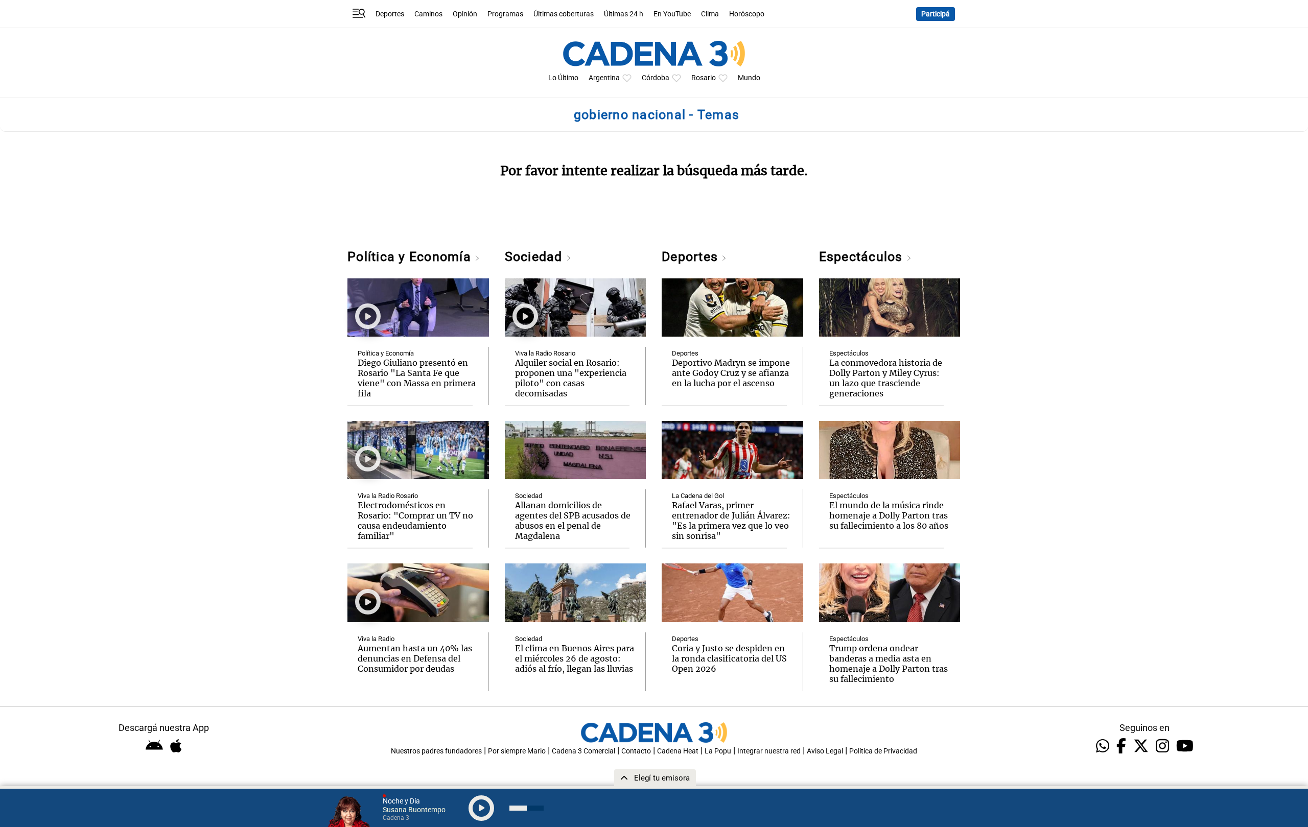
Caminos (428, 14)
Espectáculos (862, 256)
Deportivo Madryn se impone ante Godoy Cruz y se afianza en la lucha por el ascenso (731, 373)
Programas (505, 14)
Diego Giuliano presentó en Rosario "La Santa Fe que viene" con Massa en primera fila (417, 378)
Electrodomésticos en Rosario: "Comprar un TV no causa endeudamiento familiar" (415, 520)
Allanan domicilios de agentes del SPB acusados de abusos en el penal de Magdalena (572, 520)
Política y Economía (411, 256)
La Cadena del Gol (698, 496)
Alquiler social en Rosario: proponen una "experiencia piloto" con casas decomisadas (570, 378)
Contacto (636, 751)
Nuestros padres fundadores (436, 751)
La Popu (718, 751)
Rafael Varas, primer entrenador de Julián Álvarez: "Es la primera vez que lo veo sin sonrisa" (731, 520)
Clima (710, 14)
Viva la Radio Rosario (388, 496)
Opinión (465, 14)
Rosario (703, 78)
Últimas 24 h (623, 14)
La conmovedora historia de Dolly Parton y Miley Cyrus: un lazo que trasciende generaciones (885, 378)
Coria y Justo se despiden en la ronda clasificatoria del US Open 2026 (729, 658)
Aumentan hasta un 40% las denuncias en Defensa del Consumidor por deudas (415, 658)
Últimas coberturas (563, 14)
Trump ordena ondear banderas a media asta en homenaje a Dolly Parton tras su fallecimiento (888, 663)
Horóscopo (746, 14)
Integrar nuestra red (769, 751)
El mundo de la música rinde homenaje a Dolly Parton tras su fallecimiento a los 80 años (888, 515)
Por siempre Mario (517, 751)
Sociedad (535, 256)
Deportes (390, 14)
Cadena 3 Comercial (583, 751)
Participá (935, 14)
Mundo (749, 78)
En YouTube (672, 14)
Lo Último (563, 78)
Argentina (604, 78)
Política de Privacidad (883, 751)
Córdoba (655, 78)
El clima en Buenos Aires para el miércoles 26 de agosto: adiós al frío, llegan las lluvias (574, 658)
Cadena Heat (677, 751)
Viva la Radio (376, 639)
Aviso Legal (825, 751)
